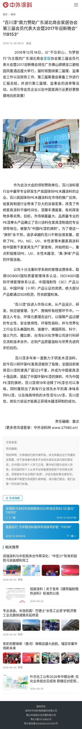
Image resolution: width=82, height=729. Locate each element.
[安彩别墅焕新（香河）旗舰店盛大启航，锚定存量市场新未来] (41, 658)
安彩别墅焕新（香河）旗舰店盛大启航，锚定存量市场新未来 (40, 646)
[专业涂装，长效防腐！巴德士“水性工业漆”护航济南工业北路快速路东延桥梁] (41, 625)
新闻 (28, 43)
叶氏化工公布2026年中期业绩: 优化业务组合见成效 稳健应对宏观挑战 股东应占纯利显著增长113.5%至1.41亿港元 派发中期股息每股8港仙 (54, 679)
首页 (5, 14)
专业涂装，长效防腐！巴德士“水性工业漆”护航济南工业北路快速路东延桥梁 (39, 613)
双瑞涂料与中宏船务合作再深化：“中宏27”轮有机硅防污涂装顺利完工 (40, 558)
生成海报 (14, 498)
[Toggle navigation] (76, 4)
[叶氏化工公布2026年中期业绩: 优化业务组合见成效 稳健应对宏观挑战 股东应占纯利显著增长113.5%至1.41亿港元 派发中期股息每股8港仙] (15, 683)
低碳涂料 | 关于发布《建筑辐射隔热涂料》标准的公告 (54, 591)
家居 (47, 59)
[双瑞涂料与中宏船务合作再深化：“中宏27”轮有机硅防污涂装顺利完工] (41, 570)
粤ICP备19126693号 (41, 719)
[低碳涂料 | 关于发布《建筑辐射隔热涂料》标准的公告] (15, 595)
